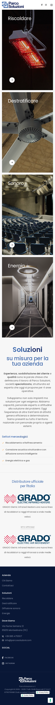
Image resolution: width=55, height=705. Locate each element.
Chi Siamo (7, 580)
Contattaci (7, 585)
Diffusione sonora (11, 608)
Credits (31, 692)
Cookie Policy (28, 695)
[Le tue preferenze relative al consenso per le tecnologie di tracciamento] (50, 700)
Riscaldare (7, 598)
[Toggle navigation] (51, 5)
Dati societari (21, 692)
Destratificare (9, 603)
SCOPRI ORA (13, 85)
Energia (6, 613)
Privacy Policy (43, 692)
